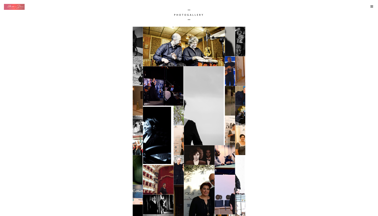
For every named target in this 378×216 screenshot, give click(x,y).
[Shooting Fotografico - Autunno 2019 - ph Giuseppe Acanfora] (179, 115)
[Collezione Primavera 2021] (240, 115)
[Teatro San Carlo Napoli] (158, 180)
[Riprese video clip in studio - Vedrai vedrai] (138, 41)
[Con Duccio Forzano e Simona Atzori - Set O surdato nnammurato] (179, 170)
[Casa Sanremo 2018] (138, 194)
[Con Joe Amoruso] (230, 41)
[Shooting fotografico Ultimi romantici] (138, 170)
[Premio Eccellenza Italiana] (230, 130)
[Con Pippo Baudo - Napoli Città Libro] (240, 96)
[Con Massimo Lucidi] (240, 140)
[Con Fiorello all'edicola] (138, 145)
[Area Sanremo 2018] (230, 71)
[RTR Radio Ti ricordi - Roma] (158, 135)
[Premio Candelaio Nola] (225, 194)
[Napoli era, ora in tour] (163, 86)
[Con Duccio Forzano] (204, 105)
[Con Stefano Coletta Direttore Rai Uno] (179, 140)
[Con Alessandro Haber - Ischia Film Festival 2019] (230, 101)
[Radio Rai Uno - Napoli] (225, 160)
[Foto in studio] (240, 41)
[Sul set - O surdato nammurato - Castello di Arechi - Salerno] (138, 71)
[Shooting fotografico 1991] (199, 155)
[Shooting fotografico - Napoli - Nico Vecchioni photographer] (158, 204)
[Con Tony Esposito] (184, 46)
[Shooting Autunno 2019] (138, 101)
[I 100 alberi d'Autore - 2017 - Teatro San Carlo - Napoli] (240, 71)
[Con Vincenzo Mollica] (240, 175)
